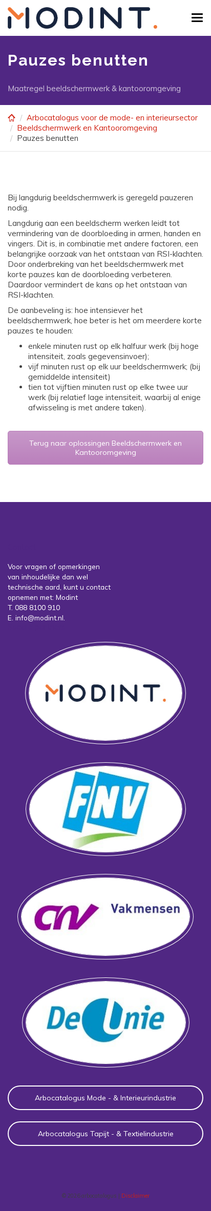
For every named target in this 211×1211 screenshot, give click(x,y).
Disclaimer (135, 1195)
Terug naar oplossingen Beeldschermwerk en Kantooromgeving (105, 448)
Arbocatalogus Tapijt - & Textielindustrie (106, 1133)
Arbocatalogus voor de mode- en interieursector (112, 117)
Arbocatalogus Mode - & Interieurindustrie (105, 1097)
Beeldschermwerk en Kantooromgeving (87, 128)
